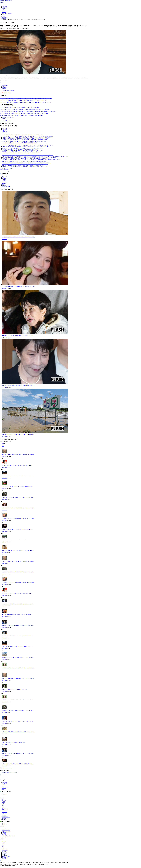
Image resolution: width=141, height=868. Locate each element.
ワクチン (4, 130)
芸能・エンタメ (5, 7)
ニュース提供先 (5, 834)
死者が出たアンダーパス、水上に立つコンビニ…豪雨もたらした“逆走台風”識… (18, 434)
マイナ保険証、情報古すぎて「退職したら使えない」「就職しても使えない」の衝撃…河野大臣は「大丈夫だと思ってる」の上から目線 (29, 157)
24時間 (3, 443)
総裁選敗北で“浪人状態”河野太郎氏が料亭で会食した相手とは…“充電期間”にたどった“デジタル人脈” (22, 135)
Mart (3, 804)
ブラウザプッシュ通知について (8, 835)
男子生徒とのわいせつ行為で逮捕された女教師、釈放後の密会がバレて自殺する (18, 454)
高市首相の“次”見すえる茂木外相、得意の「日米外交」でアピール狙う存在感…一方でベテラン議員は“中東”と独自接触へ (26, 162)
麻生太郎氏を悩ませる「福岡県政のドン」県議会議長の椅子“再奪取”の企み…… (18, 763)
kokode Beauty (4, 816)
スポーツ (4, 9)
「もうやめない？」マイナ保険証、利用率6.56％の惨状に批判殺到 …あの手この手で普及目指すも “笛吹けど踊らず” (25, 158)
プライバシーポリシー (6, 831)
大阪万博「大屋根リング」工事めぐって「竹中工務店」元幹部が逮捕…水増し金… (18, 237)
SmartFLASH (4, 812)
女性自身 (4, 851)
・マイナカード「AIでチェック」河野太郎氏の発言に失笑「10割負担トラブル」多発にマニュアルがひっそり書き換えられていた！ (26, 102)
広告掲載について (5, 832)
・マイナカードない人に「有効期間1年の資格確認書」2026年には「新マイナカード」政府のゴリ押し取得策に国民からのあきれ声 (26, 98)
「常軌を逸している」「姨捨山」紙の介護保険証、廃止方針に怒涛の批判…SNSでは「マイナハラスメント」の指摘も (25, 138)
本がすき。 (4, 813)
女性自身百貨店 (5, 818)
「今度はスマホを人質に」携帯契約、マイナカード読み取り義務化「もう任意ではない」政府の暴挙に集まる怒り (24, 139)
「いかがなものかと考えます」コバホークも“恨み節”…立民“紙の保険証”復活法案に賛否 (19, 142)
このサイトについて (6, 828)
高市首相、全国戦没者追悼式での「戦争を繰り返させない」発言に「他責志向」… (18, 385)
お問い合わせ (4, 837)
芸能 (3, 8)
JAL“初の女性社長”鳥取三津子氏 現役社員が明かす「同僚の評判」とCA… (17, 465)
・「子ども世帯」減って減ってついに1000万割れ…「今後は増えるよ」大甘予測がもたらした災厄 (19, 107)
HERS (3, 803)
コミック (4, 14)
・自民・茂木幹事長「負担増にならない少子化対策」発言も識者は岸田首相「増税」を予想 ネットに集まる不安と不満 (24, 113)
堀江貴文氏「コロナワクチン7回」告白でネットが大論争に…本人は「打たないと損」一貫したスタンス (22, 148)
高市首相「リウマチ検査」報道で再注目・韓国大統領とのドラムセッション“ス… (18, 335)
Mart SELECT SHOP (6, 817)
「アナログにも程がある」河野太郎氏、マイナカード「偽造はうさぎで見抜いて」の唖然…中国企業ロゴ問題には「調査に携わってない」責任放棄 (31, 159)
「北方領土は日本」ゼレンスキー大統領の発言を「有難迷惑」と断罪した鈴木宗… (18, 518)
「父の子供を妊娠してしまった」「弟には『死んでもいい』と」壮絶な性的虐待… (18, 667)
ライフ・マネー (5, 10)
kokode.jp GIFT (5, 819)
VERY (3, 801)
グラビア (4, 12)
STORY (3, 802)
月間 (3, 446)
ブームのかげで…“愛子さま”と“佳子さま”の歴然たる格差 (13, 742)
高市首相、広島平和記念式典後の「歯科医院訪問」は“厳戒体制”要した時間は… (18, 635)
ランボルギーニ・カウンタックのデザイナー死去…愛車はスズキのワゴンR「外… (18, 486)
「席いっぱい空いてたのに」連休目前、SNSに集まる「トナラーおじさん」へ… (18, 476)
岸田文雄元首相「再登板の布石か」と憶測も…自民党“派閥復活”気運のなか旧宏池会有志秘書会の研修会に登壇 (24, 161)
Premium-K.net (5, 808)
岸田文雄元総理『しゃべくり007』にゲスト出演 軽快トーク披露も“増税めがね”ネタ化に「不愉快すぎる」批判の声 (25, 164)
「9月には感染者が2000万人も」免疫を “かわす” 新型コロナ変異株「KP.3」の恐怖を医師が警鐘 (21, 153)
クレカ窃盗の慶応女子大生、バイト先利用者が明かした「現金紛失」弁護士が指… (18, 286)
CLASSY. (4, 800)
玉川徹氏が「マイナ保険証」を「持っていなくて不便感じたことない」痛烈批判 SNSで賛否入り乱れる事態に (24, 141)
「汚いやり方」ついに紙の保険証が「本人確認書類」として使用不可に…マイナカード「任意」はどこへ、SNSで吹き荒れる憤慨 (27, 145)
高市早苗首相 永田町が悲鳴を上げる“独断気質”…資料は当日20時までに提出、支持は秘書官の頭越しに (23, 165)
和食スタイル (4, 809)
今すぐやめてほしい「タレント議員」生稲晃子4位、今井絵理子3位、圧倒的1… (17, 721)
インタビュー (6, 8)
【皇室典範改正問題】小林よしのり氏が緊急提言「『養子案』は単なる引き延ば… (18, 731)
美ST (3, 805)
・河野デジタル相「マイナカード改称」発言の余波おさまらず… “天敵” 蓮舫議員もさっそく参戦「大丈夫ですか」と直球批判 (25, 109)
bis (2, 807)
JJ (2, 799)
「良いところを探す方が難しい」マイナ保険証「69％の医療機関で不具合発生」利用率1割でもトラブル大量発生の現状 (25, 144)
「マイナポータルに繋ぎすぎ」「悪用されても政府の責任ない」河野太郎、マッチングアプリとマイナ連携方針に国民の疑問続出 (27, 136)
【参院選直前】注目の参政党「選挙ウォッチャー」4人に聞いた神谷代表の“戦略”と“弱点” (20, 149)
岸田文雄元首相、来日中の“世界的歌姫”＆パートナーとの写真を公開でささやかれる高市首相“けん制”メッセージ (24, 166)
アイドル (4, 13)
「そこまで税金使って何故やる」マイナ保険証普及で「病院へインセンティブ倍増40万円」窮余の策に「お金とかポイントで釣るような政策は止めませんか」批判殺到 (35, 156)
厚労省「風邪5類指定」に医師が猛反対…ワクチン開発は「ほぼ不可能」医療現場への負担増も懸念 (21, 151)
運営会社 (4, 833)
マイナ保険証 (4, 129)
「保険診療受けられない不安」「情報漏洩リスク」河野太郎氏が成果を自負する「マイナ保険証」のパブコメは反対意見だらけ (27, 137)
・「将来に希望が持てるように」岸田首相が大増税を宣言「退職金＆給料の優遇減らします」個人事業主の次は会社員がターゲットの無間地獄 (28, 111)
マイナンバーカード (6, 128)
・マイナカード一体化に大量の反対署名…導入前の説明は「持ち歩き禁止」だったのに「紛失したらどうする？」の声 (23, 100)
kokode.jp (4, 815)
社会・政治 (4, 6)
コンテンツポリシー (6, 830)
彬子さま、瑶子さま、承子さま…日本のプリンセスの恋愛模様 (14, 689)
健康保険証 (4, 131)
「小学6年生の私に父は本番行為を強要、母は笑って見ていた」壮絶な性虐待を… (18, 699)
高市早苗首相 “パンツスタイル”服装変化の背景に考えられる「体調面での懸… (18, 625)
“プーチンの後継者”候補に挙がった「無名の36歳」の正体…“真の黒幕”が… (17, 614)
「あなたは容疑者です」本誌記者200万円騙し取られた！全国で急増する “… (17, 529)
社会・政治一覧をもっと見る (5, 120)
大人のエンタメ (9, 13)
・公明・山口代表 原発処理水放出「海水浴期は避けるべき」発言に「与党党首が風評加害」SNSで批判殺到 (21, 115)
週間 (3, 444)
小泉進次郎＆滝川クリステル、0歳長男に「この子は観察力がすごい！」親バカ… (18, 497)
